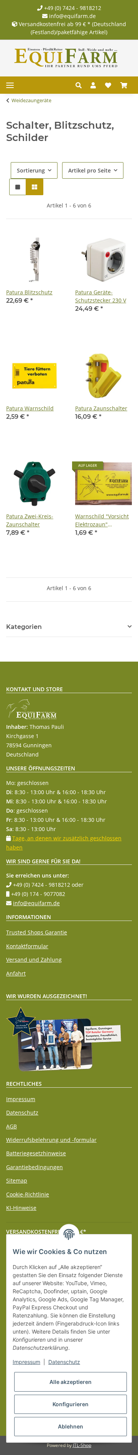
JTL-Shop (82, 1445)
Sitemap (16, 1180)
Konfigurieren (71, 1404)
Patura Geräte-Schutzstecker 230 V (100, 296)
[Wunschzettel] (108, 85)
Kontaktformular (27, 946)
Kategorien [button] (24, 626)
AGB (11, 1126)
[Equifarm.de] (66, 58)
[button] (81, 85)
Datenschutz (22, 1112)
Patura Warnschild (30, 408)
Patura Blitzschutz (29, 292)
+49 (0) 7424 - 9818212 (72, 8)
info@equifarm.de (72, 16)
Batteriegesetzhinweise (36, 1153)
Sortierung (31, 170)
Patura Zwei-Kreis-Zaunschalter (29, 520)
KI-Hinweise (21, 1207)
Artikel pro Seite (89, 170)
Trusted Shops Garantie (36, 932)
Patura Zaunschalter (101, 408)
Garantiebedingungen (34, 1167)
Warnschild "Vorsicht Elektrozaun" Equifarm (102, 520)
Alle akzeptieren (70, 1382)
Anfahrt (16, 973)
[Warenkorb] (124, 85)
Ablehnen (70, 1426)
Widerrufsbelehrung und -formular (51, 1139)
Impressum (20, 1099)
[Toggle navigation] (10, 85)
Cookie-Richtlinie (27, 1194)
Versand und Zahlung (34, 959)
